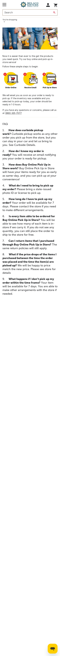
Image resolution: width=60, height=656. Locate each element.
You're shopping (9, 19)
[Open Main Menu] (4, 4)
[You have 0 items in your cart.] (56, 4)
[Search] (54, 12)
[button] (48, 5)
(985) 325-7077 (13, 113)
